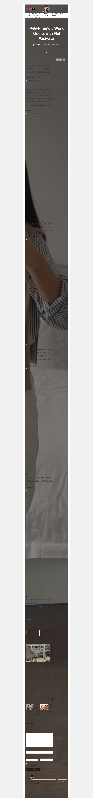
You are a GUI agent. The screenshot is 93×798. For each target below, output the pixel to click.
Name (27, 749)
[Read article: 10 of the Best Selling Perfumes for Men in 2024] (38, 653)
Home (34, 781)
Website (42, 757)
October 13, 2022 (46, 44)
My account (37, 17)
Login (64, 8)
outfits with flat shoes (39, 68)
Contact (47, 15)
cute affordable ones (43, 606)
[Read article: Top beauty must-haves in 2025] (44, 707)
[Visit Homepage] (46, 8)
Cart (59, 15)
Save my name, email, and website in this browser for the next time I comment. (39, 764)
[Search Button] (66, 15)
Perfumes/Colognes (38, 15)
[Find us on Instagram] (30, 9)
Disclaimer (51, 781)
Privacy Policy (37, 783)
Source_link (28, 619)
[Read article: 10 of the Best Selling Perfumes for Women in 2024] (30, 707)
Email (27, 757)
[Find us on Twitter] (33, 9)
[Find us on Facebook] (27, 9)
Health (29, 15)
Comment (28, 732)
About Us (39, 781)
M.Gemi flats (41, 102)
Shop (53, 15)
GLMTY (38, 44)
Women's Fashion (55, 44)
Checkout (29, 17)
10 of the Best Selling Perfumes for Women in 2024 (37, 710)
